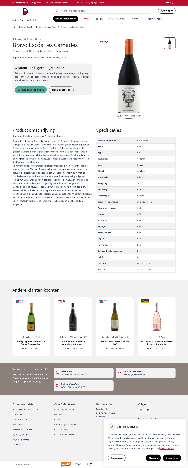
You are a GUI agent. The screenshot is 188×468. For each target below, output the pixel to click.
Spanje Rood (51, 27)
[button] (170, 43)
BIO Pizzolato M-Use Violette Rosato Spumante (156, 343)
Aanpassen (117, 457)
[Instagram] (141, 410)
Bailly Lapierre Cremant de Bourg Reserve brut (31, 343)
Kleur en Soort (25, 27)
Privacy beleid (167, 448)
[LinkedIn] (148, 410)
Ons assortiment (64, 18)
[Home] (13, 27)
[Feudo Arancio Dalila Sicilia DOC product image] (115, 317)
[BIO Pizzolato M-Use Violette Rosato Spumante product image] (157, 317)
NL (171, 2)
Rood (38, 27)
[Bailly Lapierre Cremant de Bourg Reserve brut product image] (31, 317)
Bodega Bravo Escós (58, 50)
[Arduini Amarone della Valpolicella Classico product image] (73, 317)
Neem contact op (61, 89)
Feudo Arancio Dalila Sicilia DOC (115, 343)
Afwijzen (153, 457)
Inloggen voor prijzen (32, 89)
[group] (31, 326)
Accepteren (172, 457)
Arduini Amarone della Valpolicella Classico (73, 343)
